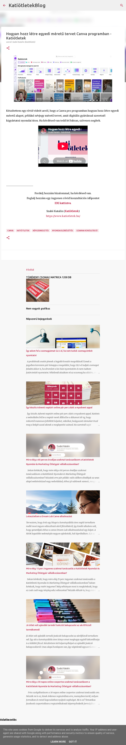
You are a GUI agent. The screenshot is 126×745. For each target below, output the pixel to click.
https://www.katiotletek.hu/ (63, 216)
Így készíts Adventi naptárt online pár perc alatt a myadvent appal (59, 407)
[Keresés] (50, 5)
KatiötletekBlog (27, 5)
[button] (8, 48)
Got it (73, 741)
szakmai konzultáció (87, 231)
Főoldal (30, 269)
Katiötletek (23, 231)
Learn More (58, 741)
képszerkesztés (41, 231)
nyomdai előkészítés (62, 231)
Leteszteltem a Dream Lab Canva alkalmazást (49, 516)
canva (10, 231)
